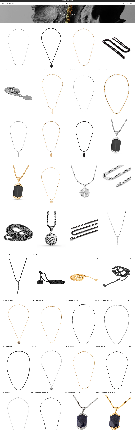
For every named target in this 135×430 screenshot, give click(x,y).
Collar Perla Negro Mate (71, 346)
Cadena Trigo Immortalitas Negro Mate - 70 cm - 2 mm (108, 392)
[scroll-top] (133, 428)
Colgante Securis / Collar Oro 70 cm (73, 300)
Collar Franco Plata (103, 346)
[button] (123, 3)
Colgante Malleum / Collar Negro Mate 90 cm (41, 300)
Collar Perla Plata (70, 115)
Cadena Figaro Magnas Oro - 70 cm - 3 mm (73, 69)
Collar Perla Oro (37, 346)
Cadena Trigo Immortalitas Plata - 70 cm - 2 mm (9, 69)
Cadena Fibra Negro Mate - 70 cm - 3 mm (73, 254)
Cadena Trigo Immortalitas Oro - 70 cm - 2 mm (74, 392)
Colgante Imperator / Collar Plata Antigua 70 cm (41, 392)
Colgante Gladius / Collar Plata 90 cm (106, 254)
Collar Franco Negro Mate (6, 392)
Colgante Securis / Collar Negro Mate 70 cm (106, 300)
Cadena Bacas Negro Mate (104, 69)
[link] (18, 47)
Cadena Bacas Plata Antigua (6, 254)
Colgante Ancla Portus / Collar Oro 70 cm (40, 115)
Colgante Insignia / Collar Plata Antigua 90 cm (9, 115)
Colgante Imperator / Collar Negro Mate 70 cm (41, 69)
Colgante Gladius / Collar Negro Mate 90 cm (8, 300)
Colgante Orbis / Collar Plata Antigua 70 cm (41, 254)
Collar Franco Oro (103, 115)
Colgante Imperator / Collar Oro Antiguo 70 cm (9, 346)
